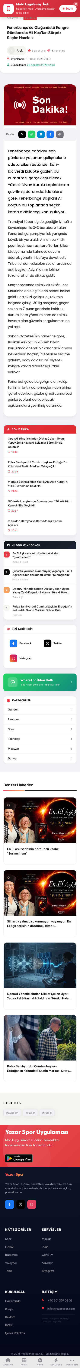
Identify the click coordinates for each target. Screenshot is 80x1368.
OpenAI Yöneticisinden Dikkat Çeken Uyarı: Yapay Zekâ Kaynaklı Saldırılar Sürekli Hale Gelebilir (36, 443)
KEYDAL (64, 1318)
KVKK (9, 1325)
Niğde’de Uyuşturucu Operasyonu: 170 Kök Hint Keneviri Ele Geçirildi (39, 503)
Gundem (13, 709)
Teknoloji (14, 738)
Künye (9, 1309)
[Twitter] (20, 1204)
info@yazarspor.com (61, 1309)
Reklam (10, 1317)
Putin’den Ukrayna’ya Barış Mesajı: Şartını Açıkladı (35, 523)
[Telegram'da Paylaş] (41, 134)
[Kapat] (75, 4)
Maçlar (46, 1239)
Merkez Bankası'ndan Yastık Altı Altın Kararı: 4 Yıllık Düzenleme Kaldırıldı (38, 484)
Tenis (8, 1271)
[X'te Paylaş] (22, 134)
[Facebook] (9, 1204)
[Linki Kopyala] (60, 134)
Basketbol (11, 1255)
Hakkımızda (12, 1301)
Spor (11, 729)
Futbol (30, 17)
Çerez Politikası (15, 1333)
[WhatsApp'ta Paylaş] (31, 134)
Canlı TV (47, 1255)
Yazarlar (47, 1263)
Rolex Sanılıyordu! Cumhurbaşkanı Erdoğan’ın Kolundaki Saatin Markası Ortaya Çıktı (37, 464)
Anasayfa (12, 17)
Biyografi (48, 1271)
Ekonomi (13, 719)
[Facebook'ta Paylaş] (50, 134)
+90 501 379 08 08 (60, 1300)
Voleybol (11, 1263)
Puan (45, 1247)
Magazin (13, 748)
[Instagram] (31, 1204)
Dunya (12, 758)
